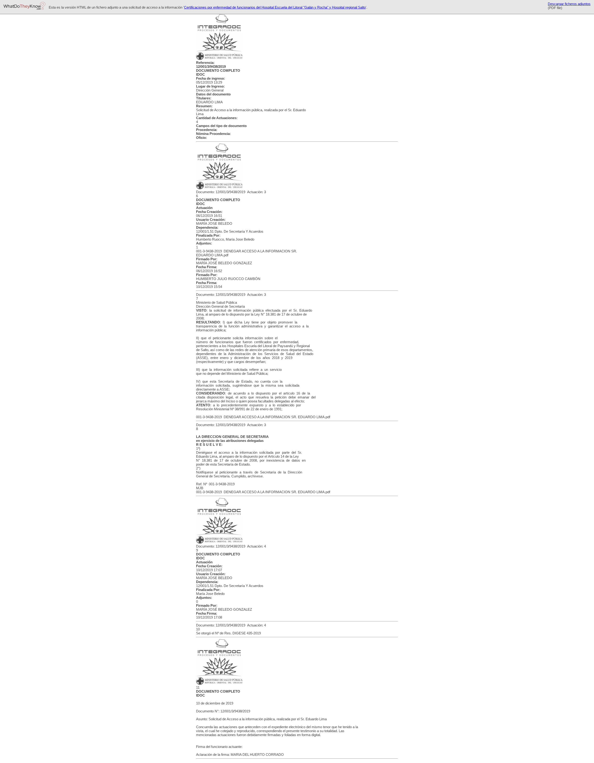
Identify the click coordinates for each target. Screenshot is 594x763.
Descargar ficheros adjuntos (569, 4)
